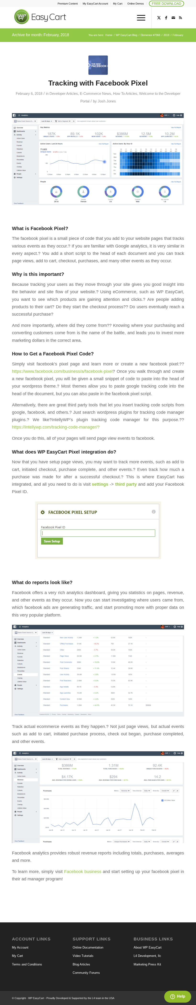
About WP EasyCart (148, 947)
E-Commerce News (95, 94)
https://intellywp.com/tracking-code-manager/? (56, 426)
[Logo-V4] (48, 18)
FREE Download (166, 3)
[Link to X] (159, 17)
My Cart (117, 3)
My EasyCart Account (95, 3)
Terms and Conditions (27, 964)
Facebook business (82, 871)
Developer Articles (63, 94)
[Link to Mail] (173, 17)
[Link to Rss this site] (180, 17)
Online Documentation (88, 947)
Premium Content (68, 3)
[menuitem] (67, 3)
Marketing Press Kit (147, 964)
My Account (20, 947)
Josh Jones (107, 101)
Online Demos (135, 3)
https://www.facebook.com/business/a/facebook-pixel (62, 371)
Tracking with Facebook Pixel (98, 83)
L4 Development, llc (147, 956)
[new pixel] (98, 65)
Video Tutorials (83, 956)
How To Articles (125, 94)
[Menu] (138, 17)
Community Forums (86, 973)
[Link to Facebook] (166, 17)
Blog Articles (81, 964)
